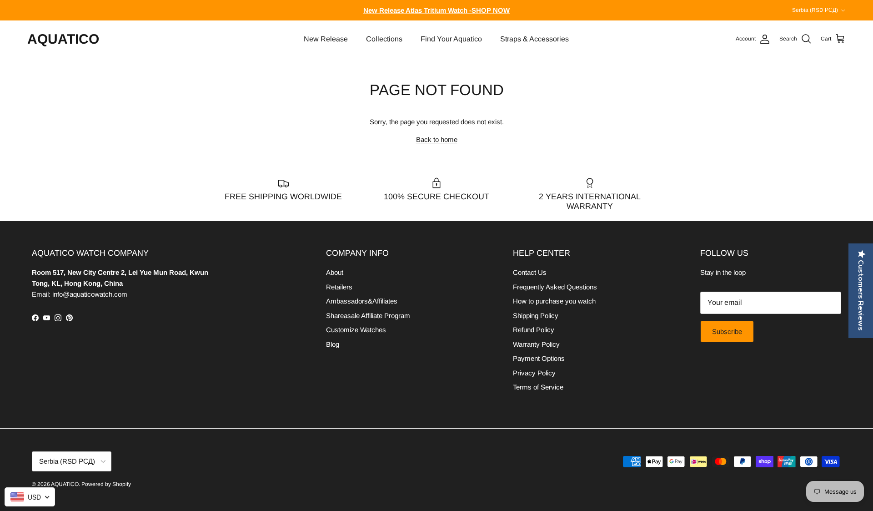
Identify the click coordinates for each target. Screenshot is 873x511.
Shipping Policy (535, 315)
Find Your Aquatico (451, 39)
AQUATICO (65, 484)
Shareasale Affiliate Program (368, 315)
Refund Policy (533, 330)
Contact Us (530, 272)
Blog (332, 344)
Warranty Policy (536, 344)
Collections (384, 39)
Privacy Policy (534, 373)
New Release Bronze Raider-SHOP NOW (436, 14)
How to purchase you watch (554, 301)
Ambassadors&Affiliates (361, 301)
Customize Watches (356, 330)
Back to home (436, 139)
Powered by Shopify (106, 484)
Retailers (339, 287)
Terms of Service (538, 387)
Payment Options (539, 358)
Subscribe (727, 331)
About (334, 272)
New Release (326, 39)
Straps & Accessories (534, 39)
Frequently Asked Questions (555, 287)
